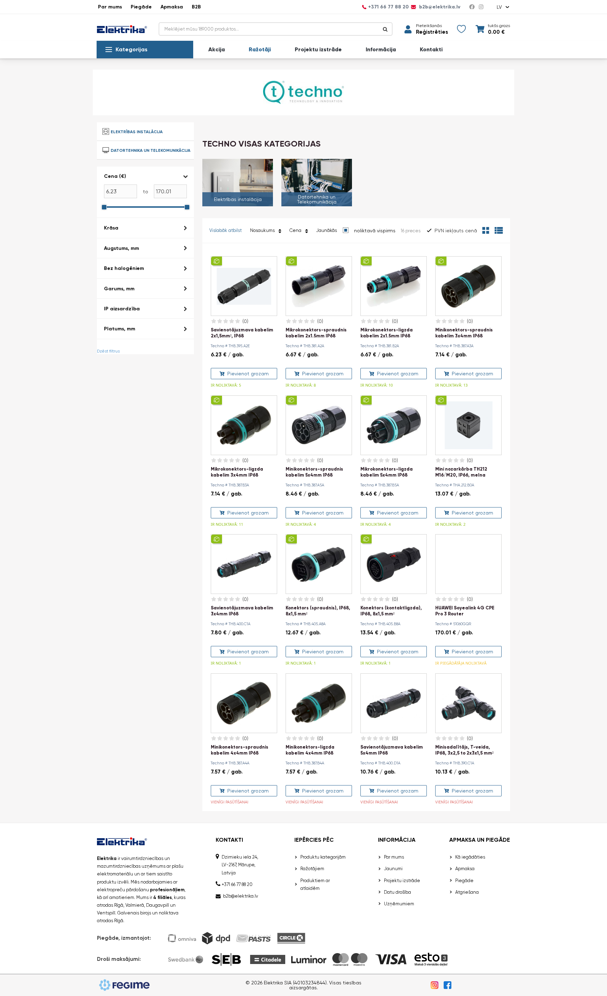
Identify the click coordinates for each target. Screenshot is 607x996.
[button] (145, 176)
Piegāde (141, 7)
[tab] (145, 192)
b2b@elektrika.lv (439, 7)
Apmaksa (172, 7)
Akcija (216, 49)
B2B (196, 7)
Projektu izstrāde (318, 49)
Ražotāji (260, 49)
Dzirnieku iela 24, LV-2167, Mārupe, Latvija (240, 864)
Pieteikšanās (429, 26)
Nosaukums (263, 230)
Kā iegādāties (470, 857)
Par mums (110, 7)
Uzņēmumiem (399, 903)
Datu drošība (397, 892)
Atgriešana (467, 892)
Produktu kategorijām (323, 857)
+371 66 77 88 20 (388, 7)
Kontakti (431, 49)
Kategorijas (132, 49)
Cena (296, 230)
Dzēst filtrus (108, 351)
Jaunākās (326, 230)
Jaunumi (393, 868)
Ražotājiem (312, 868)
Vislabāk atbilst (225, 230)
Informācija (381, 49)
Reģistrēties (432, 32)
